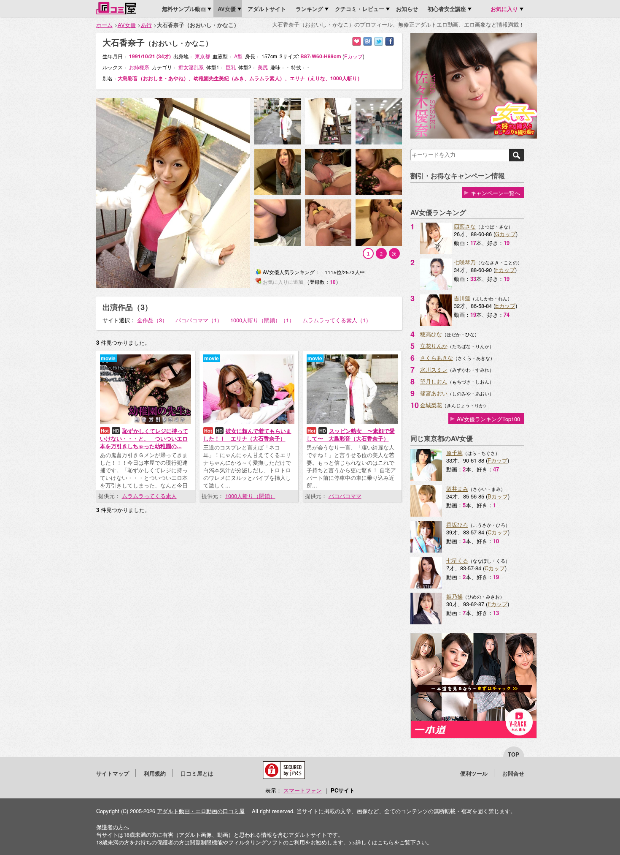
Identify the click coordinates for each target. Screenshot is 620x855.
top (513, 754)
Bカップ (498, 496)
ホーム (104, 25)
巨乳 (231, 67)
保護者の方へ (112, 827)
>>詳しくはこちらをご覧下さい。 (390, 842)
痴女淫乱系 (191, 67)
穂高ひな (431, 334)
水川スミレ (433, 369)
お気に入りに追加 (356, 41)
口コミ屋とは (197, 773)
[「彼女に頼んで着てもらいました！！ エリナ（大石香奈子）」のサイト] (248, 421)
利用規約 (155, 773)
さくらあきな (436, 358)
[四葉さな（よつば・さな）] (436, 252)
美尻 (263, 67)
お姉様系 (139, 67)
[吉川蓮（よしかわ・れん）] (436, 324)
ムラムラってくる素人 (149, 496)
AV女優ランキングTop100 (488, 419)
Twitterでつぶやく (378, 41)
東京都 (202, 56)
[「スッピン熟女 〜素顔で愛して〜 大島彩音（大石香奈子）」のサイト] (352, 421)
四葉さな (465, 226)
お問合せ (513, 773)
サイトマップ (112, 773)
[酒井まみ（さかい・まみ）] (426, 514)
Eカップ (505, 306)
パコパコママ (345, 496)
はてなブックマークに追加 (367, 41)
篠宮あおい (433, 393)
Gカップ (505, 234)
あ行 (146, 25)
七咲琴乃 (465, 262)
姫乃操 (454, 596)
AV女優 (127, 25)
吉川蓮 (462, 298)
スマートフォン (302, 790)
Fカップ (505, 270)
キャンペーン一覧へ (495, 193)
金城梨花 (431, 405)
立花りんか (433, 346)
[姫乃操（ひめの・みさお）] (426, 622)
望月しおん (433, 381)
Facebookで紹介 (389, 41)
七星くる (457, 560)
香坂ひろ (457, 524)
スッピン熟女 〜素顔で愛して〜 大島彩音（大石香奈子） (351, 434)
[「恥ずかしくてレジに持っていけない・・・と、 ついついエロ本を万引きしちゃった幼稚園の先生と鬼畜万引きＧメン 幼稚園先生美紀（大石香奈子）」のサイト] (145, 421)
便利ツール (474, 773)
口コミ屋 (116, 8)
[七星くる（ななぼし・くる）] (426, 586)
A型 (238, 56)
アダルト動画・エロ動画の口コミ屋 (201, 811)
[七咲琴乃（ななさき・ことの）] (436, 288)
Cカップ (498, 532)
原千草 (454, 453)
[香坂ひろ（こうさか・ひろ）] (426, 550)
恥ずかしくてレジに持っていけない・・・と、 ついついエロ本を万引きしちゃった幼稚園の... (144, 438)
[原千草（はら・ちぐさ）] (426, 478)
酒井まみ (457, 489)
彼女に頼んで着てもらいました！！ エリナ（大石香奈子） (247, 434)
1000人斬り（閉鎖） (250, 496)
